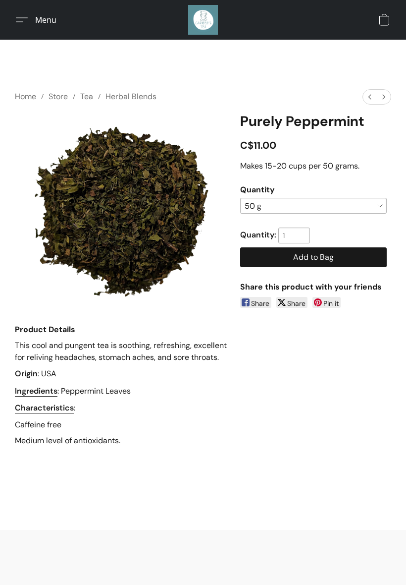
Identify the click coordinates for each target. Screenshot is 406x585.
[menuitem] (370, 97)
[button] (203, 20)
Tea (86, 96)
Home (25, 96)
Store (58, 96)
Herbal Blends (130, 96)
